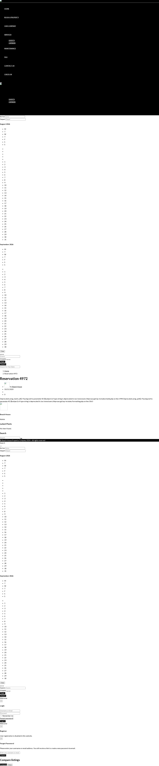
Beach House (17, 387)
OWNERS (12, 43)
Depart (2, 119)
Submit (3, 755)
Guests (2, 688)
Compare (3, 765)
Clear (2, 351)
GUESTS (12, 40)
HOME (6, 9)
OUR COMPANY (10, 26)
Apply (2, 361)
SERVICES (7, 35)
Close (10, 765)
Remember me (7, 716)
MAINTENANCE (10, 48)
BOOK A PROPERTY (11, 17)
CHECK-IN (8, 74)
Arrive (2, 117)
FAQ (5, 57)
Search (3, 364)
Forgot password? (6, 718)
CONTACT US (9, 66)
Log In (3, 721)
